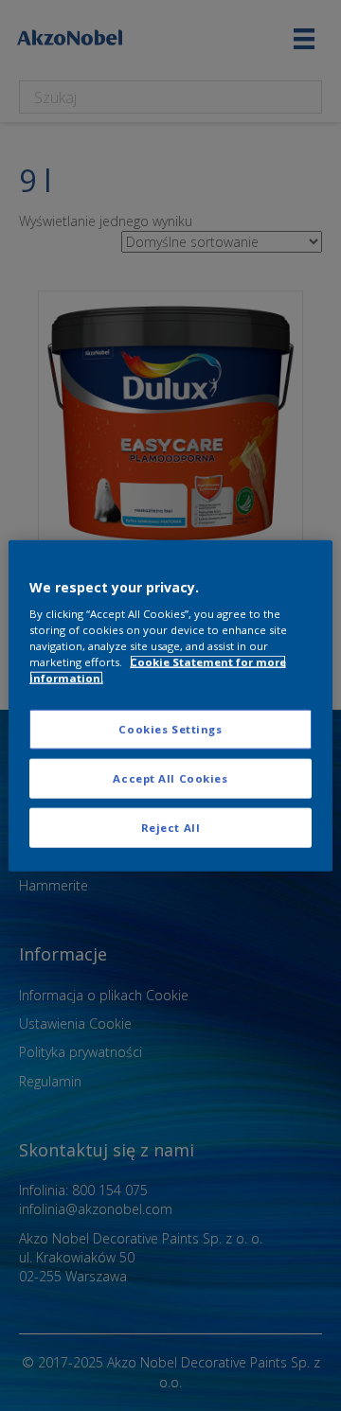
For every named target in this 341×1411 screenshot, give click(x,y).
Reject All (171, 827)
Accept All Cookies (170, 778)
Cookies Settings (170, 729)
